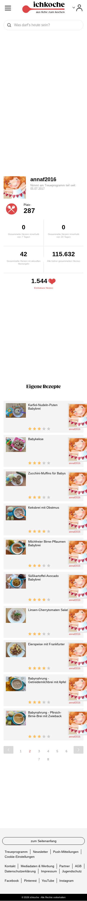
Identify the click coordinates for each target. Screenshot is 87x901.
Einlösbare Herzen (43, 288)
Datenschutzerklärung (20, 871)
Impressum (49, 871)
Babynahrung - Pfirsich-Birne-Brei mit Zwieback (45, 714)
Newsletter (40, 852)
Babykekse (36, 439)
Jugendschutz (72, 871)
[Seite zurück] (8, 750)
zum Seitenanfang (43, 841)
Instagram (66, 880)
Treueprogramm (16, 852)
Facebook (12, 880)
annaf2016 (43, 179)
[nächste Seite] (78, 750)
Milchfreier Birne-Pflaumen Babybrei (47, 543)
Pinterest (30, 880)
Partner (64, 866)
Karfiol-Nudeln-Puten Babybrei (43, 406)
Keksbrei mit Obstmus (43, 507)
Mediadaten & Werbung (37, 866)
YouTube (48, 880)
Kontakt (10, 866)
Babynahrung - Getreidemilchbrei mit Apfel (47, 680)
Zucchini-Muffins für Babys (47, 473)
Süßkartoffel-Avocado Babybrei (43, 577)
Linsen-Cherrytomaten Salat (48, 610)
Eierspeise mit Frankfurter (46, 644)
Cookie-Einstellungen (20, 856)
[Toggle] (77, 7)
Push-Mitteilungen (66, 852)
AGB (78, 866)
